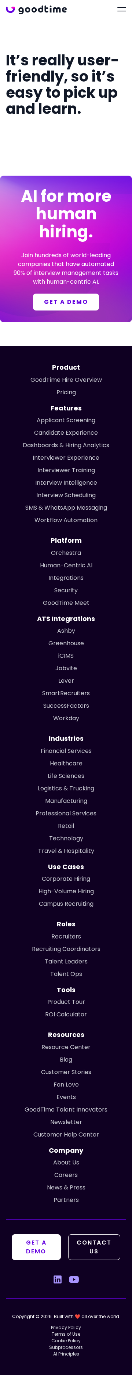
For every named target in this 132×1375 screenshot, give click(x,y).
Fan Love (66, 1084)
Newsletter (66, 1122)
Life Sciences (66, 776)
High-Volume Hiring (66, 891)
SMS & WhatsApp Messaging (66, 507)
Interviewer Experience (66, 457)
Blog (66, 1059)
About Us (66, 1162)
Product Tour (66, 1002)
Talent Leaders (66, 961)
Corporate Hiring (66, 879)
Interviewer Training (66, 470)
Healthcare (66, 763)
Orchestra (66, 553)
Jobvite (66, 668)
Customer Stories (66, 1072)
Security (66, 590)
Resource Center (66, 1047)
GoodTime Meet (66, 603)
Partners (66, 1200)
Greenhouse (66, 643)
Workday (66, 718)
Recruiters (66, 936)
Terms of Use (66, 1334)
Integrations (66, 578)
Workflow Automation (66, 520)
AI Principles (66, 1354)
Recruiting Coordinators (66, 949)
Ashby (66, 631)
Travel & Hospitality (66, 851)
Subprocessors (66, 1347)
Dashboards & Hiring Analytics (66, 445)
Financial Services (66, 751)
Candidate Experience (66, 432)
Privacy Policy (66, 1327)
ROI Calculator (66, 1014)
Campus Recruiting (66, 904)
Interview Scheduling (66, 495)
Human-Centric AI (66, 565)
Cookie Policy (66, 1341)
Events (66, 1097)
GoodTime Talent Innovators (66, 1109)
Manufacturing (66, 801)
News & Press (66, 1187)
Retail (66, 826)
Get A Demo (36, 1247)
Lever (66, 680)
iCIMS (66, 655)
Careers (66, 1175)
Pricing (66, 392)
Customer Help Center (66, 1134)
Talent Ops (66, 974)
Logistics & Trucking (66, 788)
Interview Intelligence (66, 482)
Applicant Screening (66, 420)
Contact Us (94, 1247)
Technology (66, 838)
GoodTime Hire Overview (66, 380)
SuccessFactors (66, 705)
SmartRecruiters (66, 693)
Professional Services (66, 813)
